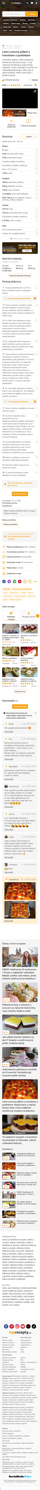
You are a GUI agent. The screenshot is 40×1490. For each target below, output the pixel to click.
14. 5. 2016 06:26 (28, 739)
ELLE (22, 1349)
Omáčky (23, 20)
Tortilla (24, 1378)
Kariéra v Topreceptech (29, 1362)
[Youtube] (23, 1326)
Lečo (4, 1421)
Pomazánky (16, 1376)
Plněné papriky (19, 1407)
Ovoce (5, 592)
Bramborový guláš (15, 1412)
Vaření (5, 599)
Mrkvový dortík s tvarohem (11, 1431)
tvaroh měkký (17, 1296)
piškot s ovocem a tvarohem (14, 1270)
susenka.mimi (7, 686)
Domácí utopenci (21, 1423)
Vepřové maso (7, 1395)
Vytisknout (25, 581)
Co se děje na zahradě (24, 1383)
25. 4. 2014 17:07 (28, 814)
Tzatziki (26, 1390)
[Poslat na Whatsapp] (14, 581)
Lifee (22, 1352)
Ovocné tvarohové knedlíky (17, 1410)
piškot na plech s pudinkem (13, 1279)
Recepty (9, 46)
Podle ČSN (7, 27)
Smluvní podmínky (8, 1369)
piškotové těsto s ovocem (13, 1251)
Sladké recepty (23, 1400)
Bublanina (33, 1421)
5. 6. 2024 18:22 (29, 724)
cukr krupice (29, 1296)
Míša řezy (30, 1416)
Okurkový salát (29, 1414)
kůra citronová (15, 1293)
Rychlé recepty (26, 1397)
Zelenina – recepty (27, 1376)
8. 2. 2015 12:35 (29, 766)
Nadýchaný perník (13, 1421)
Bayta (11, 724)
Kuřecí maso (15, 23)
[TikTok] (34, 1326)
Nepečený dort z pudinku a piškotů (9, 680)
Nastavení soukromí (9, 1358)
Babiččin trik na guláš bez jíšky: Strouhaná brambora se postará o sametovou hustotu (17, 1471)
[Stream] (28, 1326)
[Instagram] (17, 1326)
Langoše (17, 1419)
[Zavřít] (35, 713)
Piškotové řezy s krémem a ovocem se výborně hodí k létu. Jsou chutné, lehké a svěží (19, 1007)
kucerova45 (25, 642)
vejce (4, 1288)
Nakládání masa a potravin (11, 1378)
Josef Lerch (6, 644)
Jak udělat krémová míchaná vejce (14, 1457)
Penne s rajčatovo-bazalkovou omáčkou (16, 1436)
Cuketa (23, 27)
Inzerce (23, 1358)
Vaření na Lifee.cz (8, 1342)
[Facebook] (6, 1326)
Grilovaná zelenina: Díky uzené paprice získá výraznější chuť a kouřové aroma (17, 1467)
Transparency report (28, 1369)
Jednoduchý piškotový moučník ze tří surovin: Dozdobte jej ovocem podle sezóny (19, 1072)
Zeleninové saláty (27, 1402)
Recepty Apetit (7, 1347)
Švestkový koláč (8, 1423)
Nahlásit (23, 1367)
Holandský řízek (20, 1416)
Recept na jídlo (7, 1340)
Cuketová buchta (27, 1419)
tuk (10, 1305)
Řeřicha (12, 1383)
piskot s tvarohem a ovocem (14, 1239)
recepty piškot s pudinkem (22, 1276)
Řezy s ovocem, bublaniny (11, 48)
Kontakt (23, 1371)
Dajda (11, 837)
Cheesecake (26, 1412)
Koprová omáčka (7, 1416)
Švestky (33, 23)
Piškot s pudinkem (9, 658)
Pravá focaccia (14, 1385)
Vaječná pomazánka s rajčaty (12, 1438)
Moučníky (31, 20)
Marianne (24, 1347)
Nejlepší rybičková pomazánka (12, 1414)
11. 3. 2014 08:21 (29, 837)
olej (23, 1293)
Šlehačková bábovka (28, 1385)
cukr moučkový (14, 1288)
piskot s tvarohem (17, 1242)
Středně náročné (16, 599)
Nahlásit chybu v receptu (21, 238)
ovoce (21, 1299)
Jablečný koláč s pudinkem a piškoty (28, 680)
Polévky (6, 23)
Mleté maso (28, 1393)
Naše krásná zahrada (9, 1352)
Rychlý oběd (25, 1421)
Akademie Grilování (10, 20)
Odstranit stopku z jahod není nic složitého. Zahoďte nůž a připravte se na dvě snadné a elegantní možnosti (27, 1177)
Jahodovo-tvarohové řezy (29, 637)
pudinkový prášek (22, 1302)
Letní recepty (7, 596)
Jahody (23, 592)
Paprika (16, 27)
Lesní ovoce (14, 592)
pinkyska (24, 686)
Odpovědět (8, 732)
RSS (22, 1360)
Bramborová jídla (19, 1395)
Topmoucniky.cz (26, 1342)
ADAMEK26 (27, 85)
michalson (13, 865)
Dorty (17, 1404)
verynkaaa (5, 663)
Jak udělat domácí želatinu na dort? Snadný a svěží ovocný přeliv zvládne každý (18, 1040)
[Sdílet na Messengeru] (9, 581)
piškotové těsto (23, 1248)
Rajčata (31, 27)
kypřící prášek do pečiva (12, 1291)
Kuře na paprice (7, 1419)
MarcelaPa (13, 766)
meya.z (23, 665)
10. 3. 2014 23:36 (28, 879)
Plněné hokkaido (8, 1433)
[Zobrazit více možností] (35, 581)
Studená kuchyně (8, 1404)
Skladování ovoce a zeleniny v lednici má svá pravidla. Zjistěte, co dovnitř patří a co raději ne (18, 1463)
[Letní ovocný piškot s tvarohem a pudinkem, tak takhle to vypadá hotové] (20, 891)
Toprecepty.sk (25, 1340)
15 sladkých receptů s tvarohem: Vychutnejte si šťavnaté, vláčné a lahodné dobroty (19, 1140)
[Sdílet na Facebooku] (4, 581)
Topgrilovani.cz (26, 1345)
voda (27, 1299)
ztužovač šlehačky (10, 1299)
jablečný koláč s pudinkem (21, 1267)
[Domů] (3, 46)
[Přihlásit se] (37, 3)
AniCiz (11, 814)
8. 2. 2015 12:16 (29, 786)
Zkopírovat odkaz (30, 581)
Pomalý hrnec (30, 1395)
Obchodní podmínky (9, 1367)
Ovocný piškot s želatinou (27, 659)
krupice (16, 1305)
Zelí (10, 30)
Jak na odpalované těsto (17, 1381)
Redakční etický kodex (10, 1371)
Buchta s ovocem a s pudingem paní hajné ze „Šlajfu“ (10, 638)
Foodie (23, 1364)
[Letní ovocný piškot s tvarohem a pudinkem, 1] (20, 910)
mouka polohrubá (29, 1288)
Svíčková (5, 1385)
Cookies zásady (7, 1364)
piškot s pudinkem (19, 1259)
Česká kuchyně (20, 596)
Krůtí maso (19, 1393)
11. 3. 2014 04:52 (28, 864)
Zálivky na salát (18, 1387)
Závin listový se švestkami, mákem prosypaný (18, 1443)
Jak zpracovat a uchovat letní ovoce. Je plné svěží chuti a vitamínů (27, 1184)
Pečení (30, 592)
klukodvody (14, 786)
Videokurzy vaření (8, 1345)
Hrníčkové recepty (21, 30)
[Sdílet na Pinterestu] (19, 581)
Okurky (25, 23)
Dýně (5, 30)
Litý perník (5, 1441)
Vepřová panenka (16, 1390)
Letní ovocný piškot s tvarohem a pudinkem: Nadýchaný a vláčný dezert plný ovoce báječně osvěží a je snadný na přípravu (20, 1106)
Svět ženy (5, 1349)
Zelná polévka (7, 1387)
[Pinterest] (11, 1326)
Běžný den (31, 596)
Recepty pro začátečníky (10, 1397)
